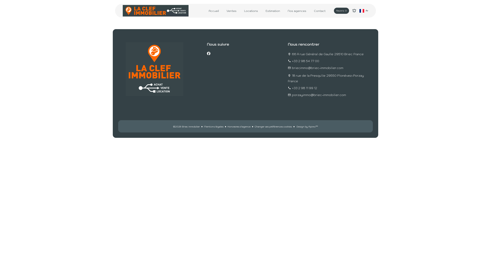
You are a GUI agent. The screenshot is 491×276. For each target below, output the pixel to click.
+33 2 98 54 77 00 (305, 61)
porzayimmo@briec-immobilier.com (319, 95)
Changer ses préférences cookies (273, 126)
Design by (307, 126)
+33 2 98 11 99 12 (304, 88)
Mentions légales (213, 126)
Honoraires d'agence (238, 126)
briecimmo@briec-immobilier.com (317, 68)
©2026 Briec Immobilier (186, 126)
